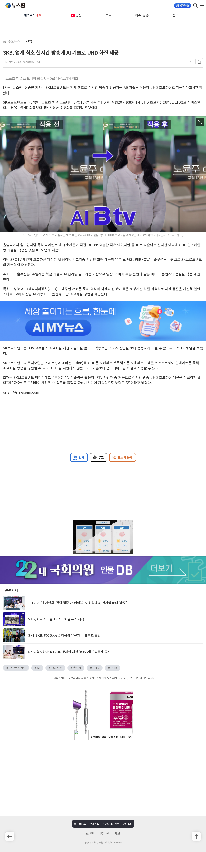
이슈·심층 (142, 15)
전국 (176, 15)
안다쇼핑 (127, 824)
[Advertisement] (103, 777)
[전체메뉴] (203, 5)
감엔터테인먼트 (110, 824)
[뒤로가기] (9, 836)
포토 (108, 15)
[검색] (195, 5)
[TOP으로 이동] (196, 836)
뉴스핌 (15, 5)
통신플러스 (80, 824)
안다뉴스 (94, 824)
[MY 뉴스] (182, 5)
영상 (79, 15)
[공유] (199, 61)
